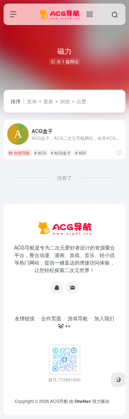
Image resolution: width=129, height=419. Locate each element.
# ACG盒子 (61, 153)
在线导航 (22, 153)
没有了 (64, 177)
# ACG (40, 153)
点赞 (81, 101)
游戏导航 (78, 318)
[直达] (119, 152)
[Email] (72, 287)
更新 (48, 101)
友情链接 (25, 318)
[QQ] (56, 287)
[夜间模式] (118, 380)
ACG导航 (59, 401)
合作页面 (51, 318)
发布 (32, 101)
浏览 (65, 101)
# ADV (80, 153)
